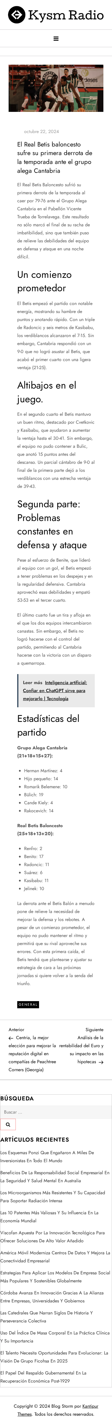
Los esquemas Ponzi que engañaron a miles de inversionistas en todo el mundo (47, 1156)
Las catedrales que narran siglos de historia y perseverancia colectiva (46, 1317)
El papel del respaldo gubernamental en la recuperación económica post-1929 (43, 1377)
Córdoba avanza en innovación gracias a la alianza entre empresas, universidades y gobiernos (52, 1297)
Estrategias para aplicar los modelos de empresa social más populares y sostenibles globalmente (55, 1276)
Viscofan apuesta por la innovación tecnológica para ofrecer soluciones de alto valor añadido (52, 1236)
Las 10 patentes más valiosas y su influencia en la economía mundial (49, 1216)
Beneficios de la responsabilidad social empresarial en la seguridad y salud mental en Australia (54, 1176)
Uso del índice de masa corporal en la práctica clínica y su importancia (55, 1337)
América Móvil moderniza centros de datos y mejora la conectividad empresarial (55, 1256)
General (28, 1004)
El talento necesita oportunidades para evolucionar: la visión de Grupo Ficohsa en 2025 (54, 1357)
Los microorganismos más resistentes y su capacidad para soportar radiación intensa (52, 1196)
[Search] (8, 1124)
